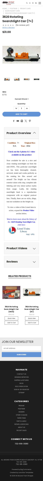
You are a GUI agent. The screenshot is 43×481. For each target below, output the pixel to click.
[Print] (22, 121)
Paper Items (21, 418)
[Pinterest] (30, 121)
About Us (21, 427)
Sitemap (21, 393)
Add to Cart (11, 323)
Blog (21, 383)
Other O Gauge (21, 415)
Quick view (11, 318)
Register (25, 389)
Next (40, 292)
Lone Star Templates (25, 472)
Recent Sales (22, 430)
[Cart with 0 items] (36, 3)
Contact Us (21, 374)
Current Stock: (21, 99)
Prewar (21, 406)
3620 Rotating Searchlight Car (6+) (31, 309)
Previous (2, 292)
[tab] (21, 133)
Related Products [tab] (19, 276)
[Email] (18, 121)
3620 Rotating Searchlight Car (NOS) (11, 309)
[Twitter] (26, 121)
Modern (21, 412)
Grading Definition (21, 377)
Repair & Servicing (21, 424)
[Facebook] (14, 121)
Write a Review (8, 27)
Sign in (16, 389)
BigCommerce (25, 469)
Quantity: (21, 104)
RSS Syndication (21, 386)
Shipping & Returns (21, 380)
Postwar (21, 409)
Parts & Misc (22, 421)
